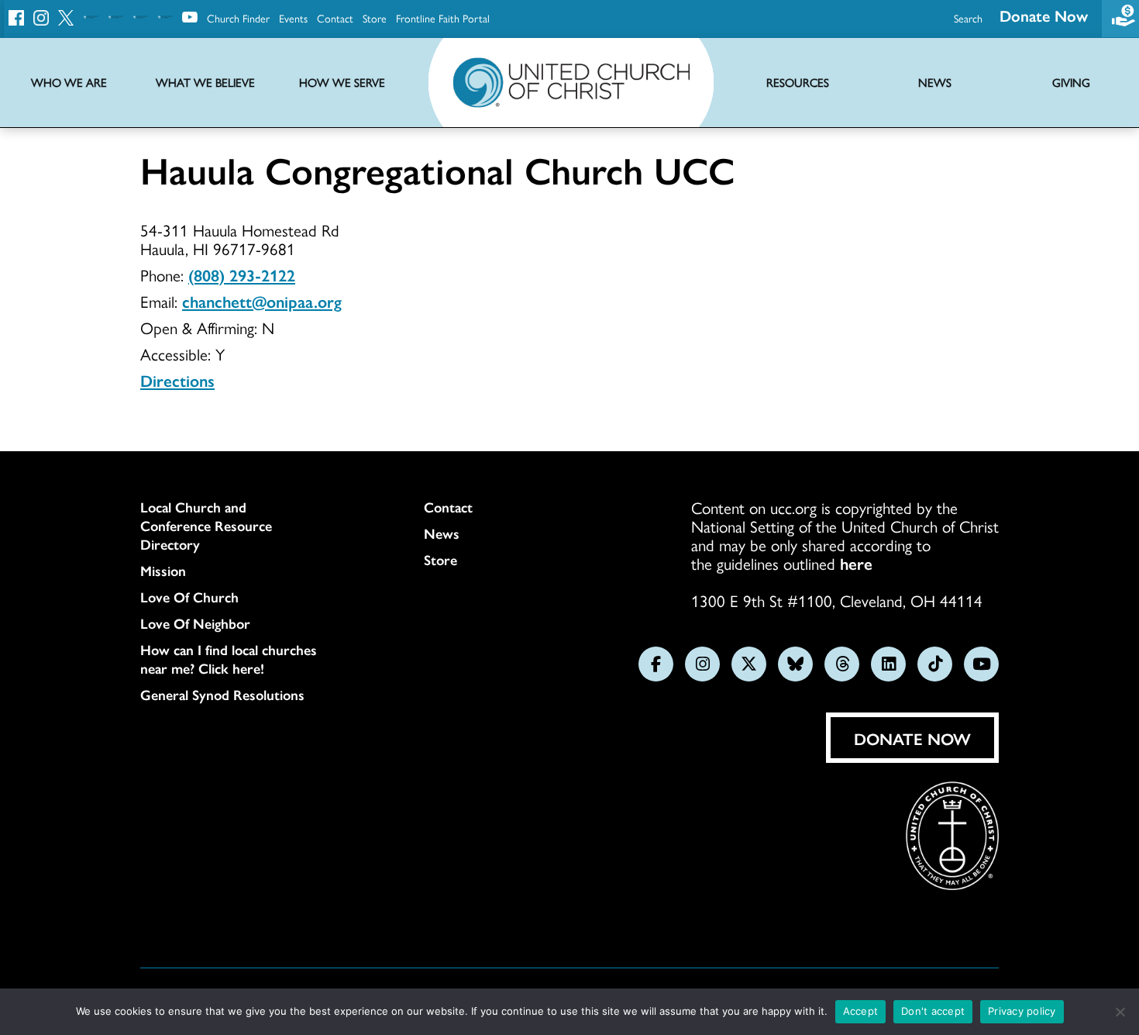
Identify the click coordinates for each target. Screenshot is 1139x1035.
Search (968, 17)
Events (293, 17)
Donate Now (1044, 15)
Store (375, 17)
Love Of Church (189, 597)
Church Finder (238, 17)
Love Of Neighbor (195, 623)
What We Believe (205, 82)
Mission (163, 570)
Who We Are (69, 82)
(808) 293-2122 (241, 274)
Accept (861, 1011)
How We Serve (342, 82)
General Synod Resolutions (222, 694)
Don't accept (933, 1011)
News (441, 533)
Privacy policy (1022, 1011)
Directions (177, 380)
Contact (335, 17)
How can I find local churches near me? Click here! (228, 659)
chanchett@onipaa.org (262, 300)
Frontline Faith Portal (443, 17)
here (856, 562)
